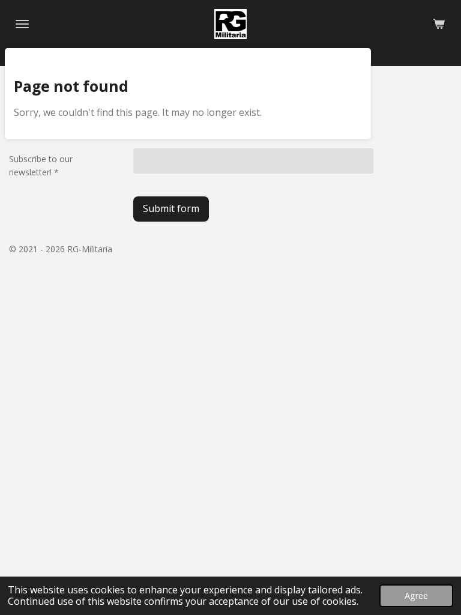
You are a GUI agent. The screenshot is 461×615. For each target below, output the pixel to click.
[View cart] (439, 24)
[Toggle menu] (22, 24)
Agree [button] (416, 595)
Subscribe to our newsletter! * (41, 165)
